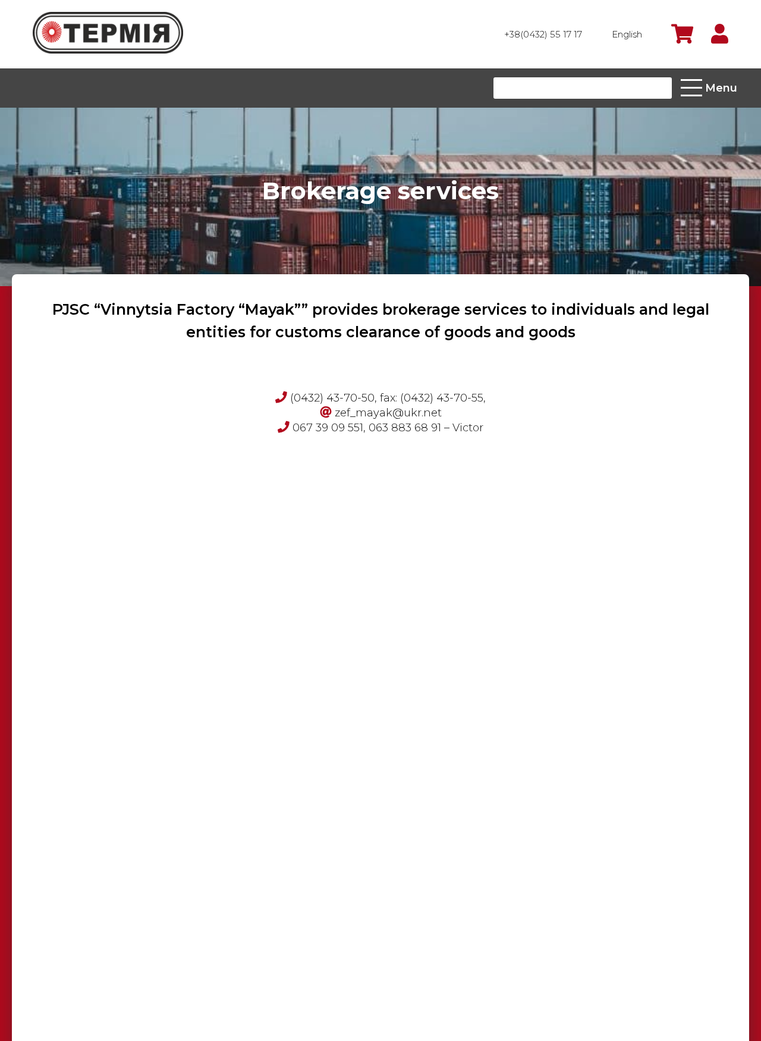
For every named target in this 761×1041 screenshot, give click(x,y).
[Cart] (682, 34)
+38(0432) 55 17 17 (543, 34)
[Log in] (719, 34)
